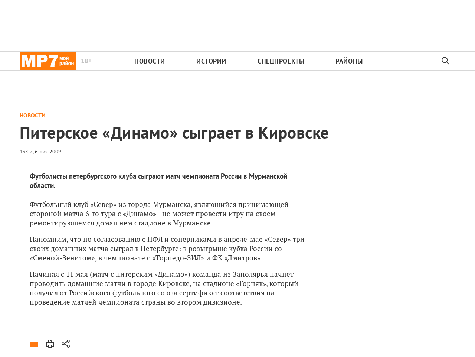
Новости (149, 61)
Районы (349, 61)
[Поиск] (446, 61)
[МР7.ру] (48, 61)
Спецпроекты (281, 61)
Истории (211, 61)
